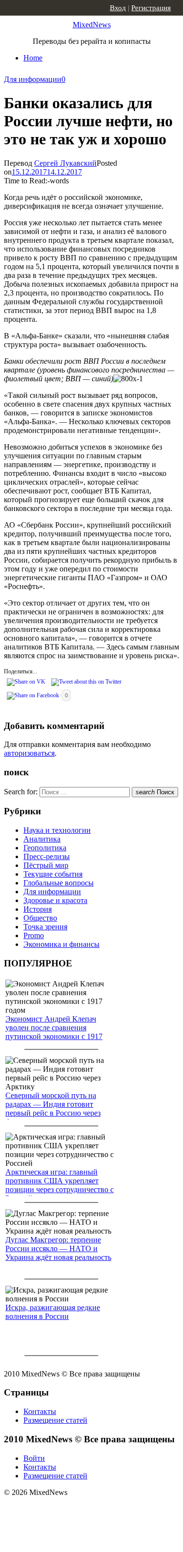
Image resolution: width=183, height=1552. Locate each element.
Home (32, 58)
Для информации (32, 79)
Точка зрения (45, 927)
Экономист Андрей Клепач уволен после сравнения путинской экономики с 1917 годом (53, 1032)
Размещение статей (55, 1420)
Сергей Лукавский (65, 163)
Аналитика (42, 839)
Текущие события (52, 874)
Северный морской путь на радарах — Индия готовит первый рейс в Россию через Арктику (53, 1108)
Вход (118, 8)
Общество (40, 918)
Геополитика (44, 848)
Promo (33, 935)
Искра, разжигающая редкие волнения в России (52, 1311)
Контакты (39, 1411)
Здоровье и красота (55, 900)
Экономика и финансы (61, 944)
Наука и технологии (57, 830)
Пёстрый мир (45, 865)
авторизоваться (29, 753)
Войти (34, 1458)
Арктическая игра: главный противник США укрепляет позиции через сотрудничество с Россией (59, 1185)
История (37, 909)
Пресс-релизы (46, 856)
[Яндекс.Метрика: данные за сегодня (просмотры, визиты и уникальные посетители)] (80, 1509)
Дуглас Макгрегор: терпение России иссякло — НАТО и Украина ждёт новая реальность (58, 1248)
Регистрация (151, 8)
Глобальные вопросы (58, 883)
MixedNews (92, 24)
